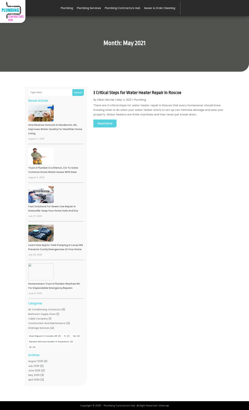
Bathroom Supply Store (42, 314)
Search (78, 92)
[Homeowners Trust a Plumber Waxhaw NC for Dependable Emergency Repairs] (41, 272)
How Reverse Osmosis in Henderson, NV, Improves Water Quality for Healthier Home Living (55, 129)
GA (76, 336)
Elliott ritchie (105, 100)
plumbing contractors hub (122, 8)
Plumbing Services (89, 8)
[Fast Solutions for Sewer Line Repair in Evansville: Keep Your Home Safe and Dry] (41, 195)
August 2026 (35, 361)
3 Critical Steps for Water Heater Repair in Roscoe (137, 92)
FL (67, 336)
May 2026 (34, 375)
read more (105, 123)
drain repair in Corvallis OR (45, 336)
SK (32, 347)
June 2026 (34, 370)
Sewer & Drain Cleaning (159, 8)
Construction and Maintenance (47, 323)
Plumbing (67, 8)
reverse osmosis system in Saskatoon (51, 341)
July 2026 (33, 366)
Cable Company (38, 318)
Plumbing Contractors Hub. (120, 405)
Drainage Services (38, 328)
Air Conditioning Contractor (44, 309)
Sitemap (164, 405)
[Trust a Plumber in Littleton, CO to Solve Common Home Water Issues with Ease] (41, 156)
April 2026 (34, 379)
